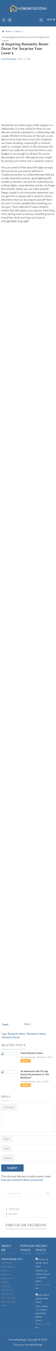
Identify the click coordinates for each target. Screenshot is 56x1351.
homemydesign (8, 59)
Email (6, 1148)
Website (7, 1158)
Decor (26, 1060)
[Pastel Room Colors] (9, 1057)
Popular (14, 1209)
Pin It (27, 1024)
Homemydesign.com (11, 1259)
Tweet (4, 1024)
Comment (9, 1107)
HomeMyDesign (34, 1344)
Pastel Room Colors (31, 1053)
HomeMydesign (17, 1339)
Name (6, 1138)
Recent (13, 1214)
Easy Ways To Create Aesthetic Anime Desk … (42, 1313)
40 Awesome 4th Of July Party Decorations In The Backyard (34, 1075)
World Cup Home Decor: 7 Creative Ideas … (43, 1276)
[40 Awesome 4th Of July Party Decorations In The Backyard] (9, 1075)
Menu (49, 20)
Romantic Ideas (16, 1033)
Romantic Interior (36, 1033)
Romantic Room (11, 1037)
